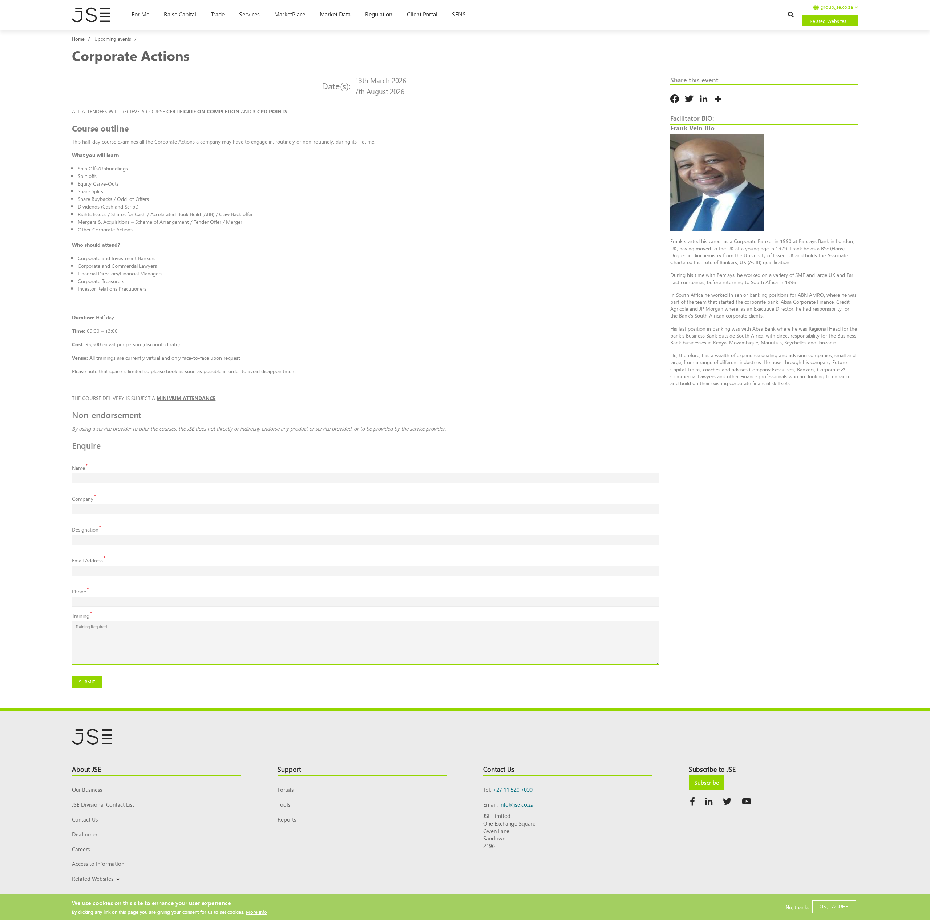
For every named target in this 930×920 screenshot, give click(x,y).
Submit (87, 681)
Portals (286, 789)
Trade (218, 14)
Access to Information (98, 863)
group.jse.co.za (837, 7)
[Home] (94, 15)
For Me (140, 14)
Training (80, 616)
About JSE (86, 769)
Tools (284, 804)
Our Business (87, 789)
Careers (81, 849)
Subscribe (706, 782)
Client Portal (422, 14)
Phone (79, 591)
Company (82, 499)
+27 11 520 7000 (513, 789)
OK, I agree (834, 906)
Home (78, 39)
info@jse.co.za (516, 804)
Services (249, 14)
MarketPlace (289, 14)
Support (289, 769)
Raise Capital (180, 14)
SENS (459, 14)
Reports (287, 819)
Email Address (87, 560)
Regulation (378, 14)
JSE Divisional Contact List (103, 804)
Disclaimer (84, 834)
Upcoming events (112, 39)
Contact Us (85, 819)
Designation (85, 529)
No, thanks (797, 907)
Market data (335, 14)
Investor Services (89, 887)
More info (256, 911)
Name (78, 468)
